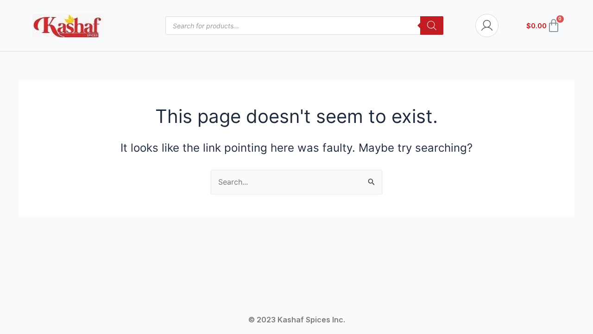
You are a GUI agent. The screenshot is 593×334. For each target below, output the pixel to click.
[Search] (431, 25)
